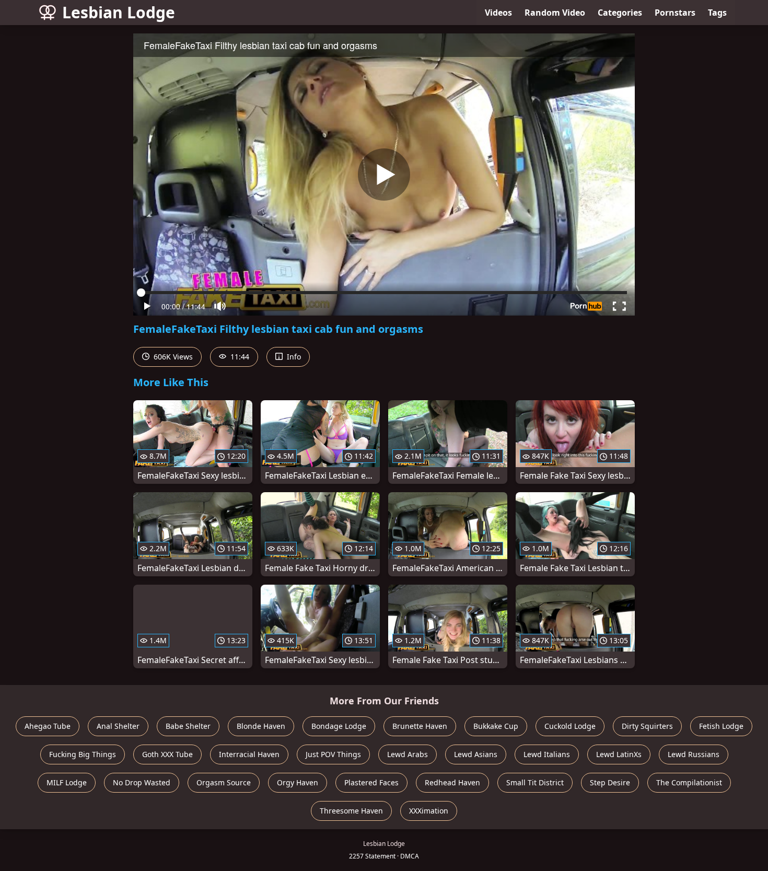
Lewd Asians (475, 754)
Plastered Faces (371, 782)
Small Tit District (535, 782)
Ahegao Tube (48, 726)
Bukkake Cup (495, 726)
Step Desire (610, 782)
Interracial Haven (249, 754)
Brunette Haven (419, 726)
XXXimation (428, 811)
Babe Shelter (188, 726)
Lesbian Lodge (118, 12)
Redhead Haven (452, 782)
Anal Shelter (118, 726)
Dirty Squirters (647, 726)
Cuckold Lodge (570, 726)
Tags (717, 12)
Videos (498, 12)
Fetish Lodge (721, 726)
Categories (620, 12)
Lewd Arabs (407, 754)
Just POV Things (333, 754)
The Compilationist (689, 782)
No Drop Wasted (141, 782)
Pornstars (675, 12)
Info (293, 357)
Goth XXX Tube (167, 754)
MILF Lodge (66, 782)
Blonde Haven (261, 726)
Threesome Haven (351, 811)
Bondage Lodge (338, 726)
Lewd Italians (546, 754)
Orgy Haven (297, 782)
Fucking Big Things (82, 754)
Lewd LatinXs (619, 754)
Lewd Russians (693, 754)
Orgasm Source (223, 782)
